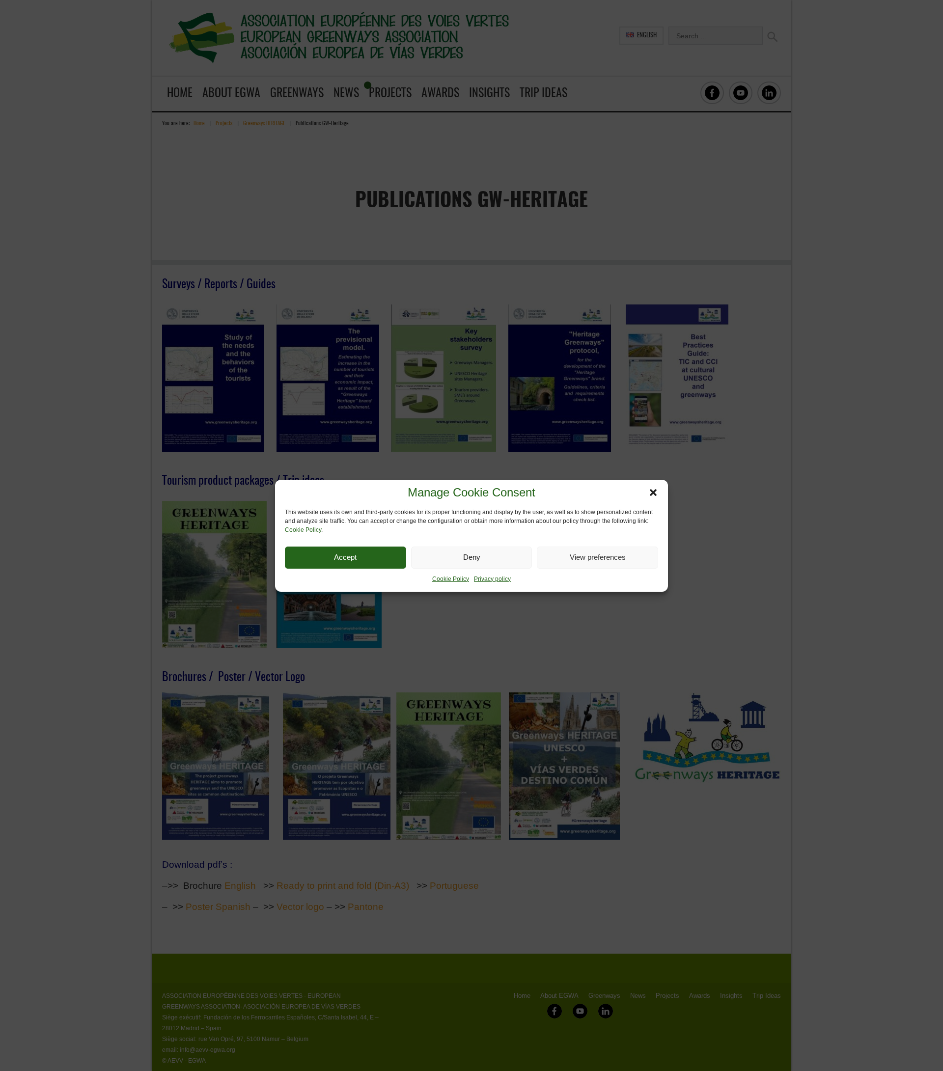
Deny (471, 557)
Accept (345, 557)
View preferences (598, 557)
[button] (653, 492)
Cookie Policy (303, 529)
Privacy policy (492, 579)
